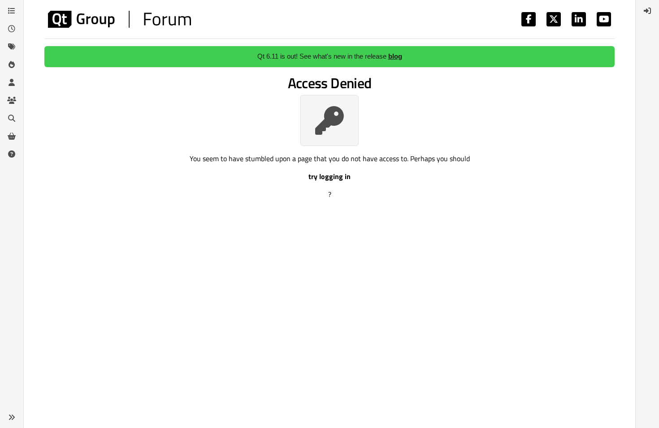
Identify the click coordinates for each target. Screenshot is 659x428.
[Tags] (12, 46)
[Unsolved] (12, 154)
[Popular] (12, 64)
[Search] (12, 118)
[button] (12, 417)
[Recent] (12, 28)
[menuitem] (647, 11)
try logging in (329, 176)
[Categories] (12, 11)
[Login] (647, 11)
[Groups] (12, 100)
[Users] (12, 82)
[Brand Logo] (119, 19)
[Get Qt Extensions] (12, 136)
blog (395, 56)
